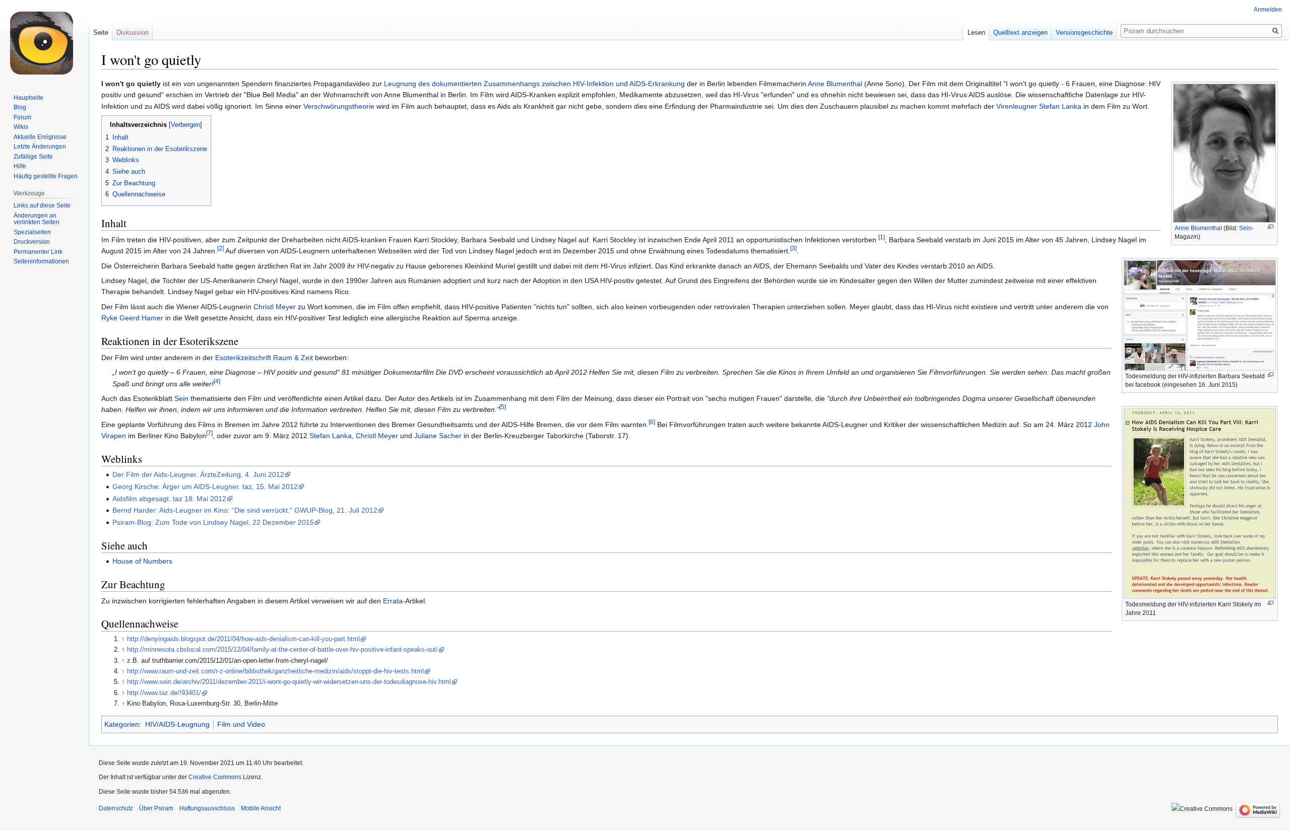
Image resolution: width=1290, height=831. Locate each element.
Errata (393, 601)
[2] (220, 248)
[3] (793, 248)
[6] (652, 422)
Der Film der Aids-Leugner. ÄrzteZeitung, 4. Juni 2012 (198, 474)
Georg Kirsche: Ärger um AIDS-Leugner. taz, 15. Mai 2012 (205, 486)
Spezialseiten (32, 232)
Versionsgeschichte (1084, 32)
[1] (881, 237)
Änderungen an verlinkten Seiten (36, 219)
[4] (217, 381)
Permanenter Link (38, 251)
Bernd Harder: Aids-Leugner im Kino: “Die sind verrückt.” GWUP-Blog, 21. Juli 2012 (244, 510)
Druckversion (32, 241)
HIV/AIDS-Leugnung (177, 724)
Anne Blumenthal (1198, 228)
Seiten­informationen (41, 261)
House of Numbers (142, 561)
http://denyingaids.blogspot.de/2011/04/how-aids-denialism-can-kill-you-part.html (243, 639)
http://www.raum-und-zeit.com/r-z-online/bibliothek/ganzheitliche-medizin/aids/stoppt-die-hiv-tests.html (275, 671)
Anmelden (1268, 9)
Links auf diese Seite (42, 205)
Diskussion (132, 32)
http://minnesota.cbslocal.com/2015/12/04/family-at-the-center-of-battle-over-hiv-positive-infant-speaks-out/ (282, 649)
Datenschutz (116, 808)
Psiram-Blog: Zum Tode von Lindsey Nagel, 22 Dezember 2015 (213, 522)
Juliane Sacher (438, 436)
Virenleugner (1016, 106)
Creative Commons (214, 777)
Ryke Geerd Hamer (132, 318)
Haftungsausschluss (207, 808)
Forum (22, 117)
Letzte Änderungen (40, 146)
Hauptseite (28, 97)
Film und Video (241, 724)
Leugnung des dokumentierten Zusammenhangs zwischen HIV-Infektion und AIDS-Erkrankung (534, 84)
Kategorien (121, 724)
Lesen (976, 32)
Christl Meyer (274, 307)
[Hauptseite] (44, 40)
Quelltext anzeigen (1020, 32)
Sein (1245, 228)
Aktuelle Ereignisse (40, 137)
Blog (20, 107)
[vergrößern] (1270, 227)
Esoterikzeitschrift (243, 358)
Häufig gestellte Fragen (46, 176)
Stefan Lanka (1060, 106)
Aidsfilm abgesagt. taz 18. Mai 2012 (169, 499)
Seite (100, 32)
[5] (502, 407)
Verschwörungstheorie (338, 106)
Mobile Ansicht (261, 808)
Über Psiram (156, 808)
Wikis (21, 126)
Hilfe (20, 166)
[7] (209, 433)
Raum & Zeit (293, 358)
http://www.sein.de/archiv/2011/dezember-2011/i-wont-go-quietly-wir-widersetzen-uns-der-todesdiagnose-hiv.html (289, 681)
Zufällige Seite (33, 156)
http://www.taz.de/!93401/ (164, 693)
